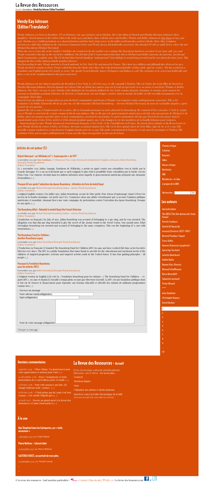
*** (164, 288)
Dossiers (166, 155)
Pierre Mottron (45, 449)
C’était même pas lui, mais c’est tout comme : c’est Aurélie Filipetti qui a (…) (44, 394)
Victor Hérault (168, 283)
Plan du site (95, 480)
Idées (164, 160)
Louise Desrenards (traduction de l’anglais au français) (94, 159)
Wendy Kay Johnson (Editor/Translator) (31, 163)
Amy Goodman (168, 293)
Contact (84, 480)
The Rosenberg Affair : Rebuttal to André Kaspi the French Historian (49, 209)
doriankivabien (169, 209)
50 (163, 351)
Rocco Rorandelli (169, 274)
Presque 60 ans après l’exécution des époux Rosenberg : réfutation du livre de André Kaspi (61, 184)
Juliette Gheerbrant (171, 255)
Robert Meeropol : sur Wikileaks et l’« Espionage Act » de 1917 (47, 156)
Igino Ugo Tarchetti (171, 250)
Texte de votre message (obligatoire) (37, 322)
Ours (76, 385)
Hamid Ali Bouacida (171, 226)
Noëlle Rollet (168, 259)
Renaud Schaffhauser (172, 269)
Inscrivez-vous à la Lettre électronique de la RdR (98, 394)
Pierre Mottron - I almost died (32, 443)
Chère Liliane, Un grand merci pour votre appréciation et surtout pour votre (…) (44, 371)
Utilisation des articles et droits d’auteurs (94, 389)
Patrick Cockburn (170, 221)
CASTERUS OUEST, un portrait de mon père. (38, 455)
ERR (163, 174)
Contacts (78, 376)
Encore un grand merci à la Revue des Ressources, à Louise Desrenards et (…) (44, 402)
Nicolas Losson (46, 461)
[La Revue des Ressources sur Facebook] (146, 480)
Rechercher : (168, 192)
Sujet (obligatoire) (28, 297)
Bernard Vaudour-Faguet (173, 235)
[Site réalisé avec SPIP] (74, 480)
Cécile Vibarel (43, 436)
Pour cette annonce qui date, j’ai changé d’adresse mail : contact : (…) (42, 386)
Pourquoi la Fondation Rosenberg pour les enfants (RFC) (34, 265)
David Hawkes (168, 302)
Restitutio (166, 169)
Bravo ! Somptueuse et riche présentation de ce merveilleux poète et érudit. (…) (43, 378)
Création (166, 150)
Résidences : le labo (171, 179)
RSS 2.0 (109, 480)
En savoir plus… (108, 373)
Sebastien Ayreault (171, 278)
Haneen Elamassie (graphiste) (176, 245)
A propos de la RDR (170, 183)
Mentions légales (82, 381)
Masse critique (168, 164)
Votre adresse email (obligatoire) (35, 294)
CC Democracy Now (61, 159)
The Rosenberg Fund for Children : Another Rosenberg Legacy (34, 237)
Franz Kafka (167, 240)
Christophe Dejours (171, 297)
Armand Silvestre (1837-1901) (176, 231)
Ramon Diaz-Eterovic (171, 264)
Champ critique (169, 145)
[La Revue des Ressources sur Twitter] (154, 480)
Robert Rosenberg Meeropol (49, 242)
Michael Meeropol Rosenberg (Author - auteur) (57, 187)
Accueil (18, 9)
